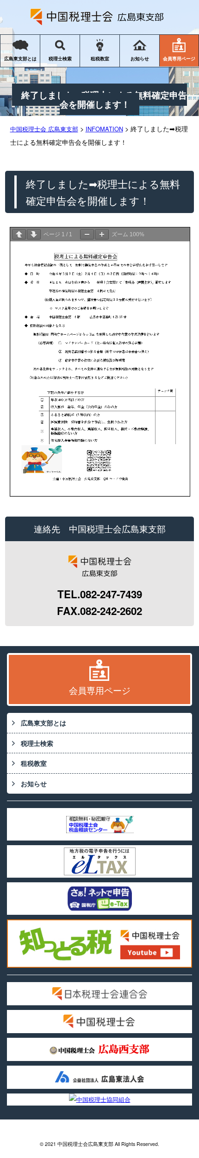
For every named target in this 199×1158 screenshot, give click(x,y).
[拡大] (102, 234)
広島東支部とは (20, 58)
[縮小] (87, 234)
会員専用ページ (179, 58)
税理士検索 (60, 58)
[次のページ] (34, 234)
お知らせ (140, 58)
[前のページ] (19, 234)
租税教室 (100, 58)
